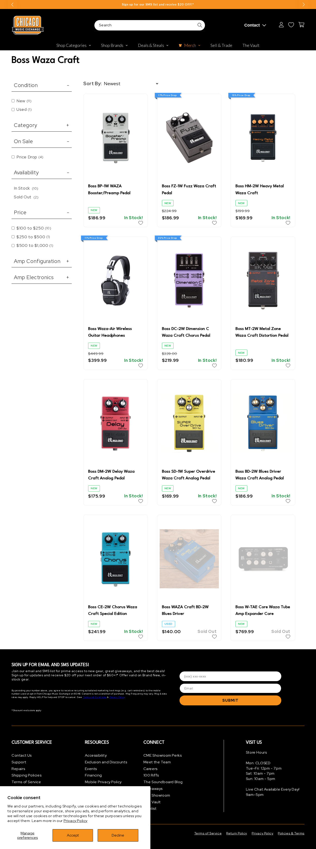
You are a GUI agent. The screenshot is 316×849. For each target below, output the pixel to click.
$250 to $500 (33, 236)
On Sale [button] (41, 141)
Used (24, 109)
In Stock (26, 188)
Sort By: (92, 84)
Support (19, 762)
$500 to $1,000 (34, 245)
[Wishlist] (291, 25)
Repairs (18, 768)
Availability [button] (41, 172)
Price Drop (29, 157)
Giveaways (153, 788)
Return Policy (236, 833)
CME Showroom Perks (162, 755)
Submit (230, 700)
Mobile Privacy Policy (103, 782)
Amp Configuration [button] (41, 261)
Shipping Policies (26, 775)
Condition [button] (41, 85)
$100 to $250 (33, 228)
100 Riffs (151, 775)
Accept (73, 835)
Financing (93, 775)
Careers (150, 768)
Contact (252, 25)
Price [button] (41, 212)
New (23, 100)
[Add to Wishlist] (140, 222)
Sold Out (26, 196)
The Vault (152, 802)
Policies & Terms (291, 833)
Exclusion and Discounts (106, 762)
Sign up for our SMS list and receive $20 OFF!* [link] (158, 4)
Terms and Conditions (95, 697)
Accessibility (96, 755)
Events (91, 768)
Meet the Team (157, 762)
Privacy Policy (75, 820)
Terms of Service (26, 782)
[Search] (200, 25)
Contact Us (22, 755)
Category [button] (41, 125)
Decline (118, 835)
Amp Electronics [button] (41, 277)
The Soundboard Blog (163, 782)
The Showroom (156, 795)
